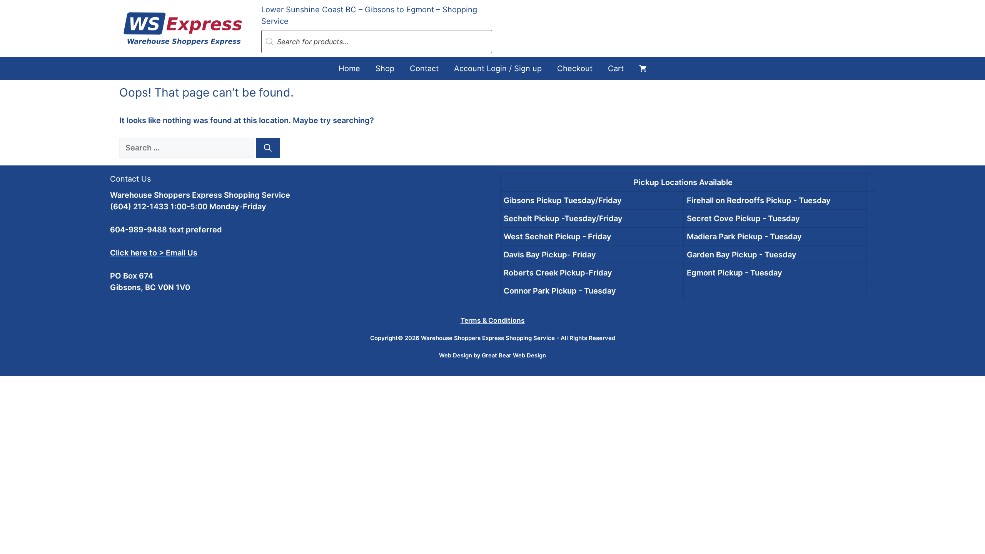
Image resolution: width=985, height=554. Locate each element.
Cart (616, 68)
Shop (385, 68)
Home (349, 68)
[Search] (268, 148)
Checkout (575, 68)
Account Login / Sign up (498, 68)
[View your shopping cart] (642, 68)
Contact (424, 68)
